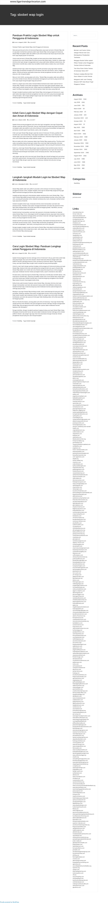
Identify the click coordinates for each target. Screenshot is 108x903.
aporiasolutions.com (78, 678)
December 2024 (79, 143)
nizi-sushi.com (77, 573)
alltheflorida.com (77, 832)
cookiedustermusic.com (79, 619)
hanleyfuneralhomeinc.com (80, 389)
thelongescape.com (78, 582)
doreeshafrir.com (77, 546)
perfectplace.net (77, 442)
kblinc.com (76, 378)
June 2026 (77, 105)
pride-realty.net (77, 841)
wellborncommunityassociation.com (83, 296)
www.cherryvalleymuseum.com (81, 310)
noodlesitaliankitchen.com (80, 262)
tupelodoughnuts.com (79, 385)
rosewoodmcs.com (78, 780)
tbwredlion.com (77, 819)
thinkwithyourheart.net (79, 353)
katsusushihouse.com (79, 532)
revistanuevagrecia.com (79, 541)
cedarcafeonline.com (78, 228)
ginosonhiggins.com (78, 594)
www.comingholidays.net (80, 483)
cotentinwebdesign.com (79, 312)
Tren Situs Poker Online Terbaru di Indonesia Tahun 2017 (83, 70)
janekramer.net (77, 571)
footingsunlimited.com (79, 741)
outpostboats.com (78, 464)
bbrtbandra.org (77, 271)
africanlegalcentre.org (79, 530)
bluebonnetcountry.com (79, 273)
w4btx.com (76, 394)
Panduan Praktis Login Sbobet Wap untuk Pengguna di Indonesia (36, 37)
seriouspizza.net (77, 666)
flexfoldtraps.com (77, 728)
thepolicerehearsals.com (79, 494)
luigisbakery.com (77, 769)
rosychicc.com (77, 462)
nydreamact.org (77, 264)
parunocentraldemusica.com (81, 812)
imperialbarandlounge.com (80, 349)
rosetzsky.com (77, 537)
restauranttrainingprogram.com (81, 419)
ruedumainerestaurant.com (80, 535)
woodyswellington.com (79, 801)
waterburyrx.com (77, 646)
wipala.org (75, 458)
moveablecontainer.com (79, 307)
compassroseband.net (79, 667)
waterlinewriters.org (78, 685)
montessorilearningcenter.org (81, 825)
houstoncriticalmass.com (80, 491)
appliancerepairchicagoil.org (81, 255)
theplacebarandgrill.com (79, 644)
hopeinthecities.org (78, 467)
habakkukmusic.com (78, 705)
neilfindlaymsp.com (78, 639)
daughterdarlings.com (79, 221)
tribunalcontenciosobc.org (80, 499)
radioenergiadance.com (79, 287)
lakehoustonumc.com (79, 703)
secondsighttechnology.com (80, 405)
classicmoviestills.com (79, 476)
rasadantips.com (77, 235)
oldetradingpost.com (78, 314)
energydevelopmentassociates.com (83, 328)
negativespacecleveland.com (81, 607)
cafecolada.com (77, 478)
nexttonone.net (77, 707)
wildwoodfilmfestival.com (80, 298)
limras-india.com (77, 214)
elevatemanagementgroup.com (81, 851)
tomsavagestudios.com (79, 424)
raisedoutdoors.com (78, 351)
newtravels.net (77, 246)
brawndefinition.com (78, 510)
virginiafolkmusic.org (78, 430)
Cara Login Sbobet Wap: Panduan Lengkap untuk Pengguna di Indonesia (37, 248)
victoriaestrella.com (78, 633)
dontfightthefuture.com (79, 342)
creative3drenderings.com (80, 691)
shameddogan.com (78, 687)
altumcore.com (77, 669)
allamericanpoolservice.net (80, 421)
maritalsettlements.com (79, 598)
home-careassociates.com (80, 449)
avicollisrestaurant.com (79, 641)
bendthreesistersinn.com (80, 614)
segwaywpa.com (77, 680)
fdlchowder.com (77, 748)
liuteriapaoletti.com (78, 608)
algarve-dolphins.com (79, 591)
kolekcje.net (76, 435)
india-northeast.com (78, 339)
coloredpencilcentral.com (80, 346)
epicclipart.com (77, 274)
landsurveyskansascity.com (80, 737)
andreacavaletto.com (78, 451)
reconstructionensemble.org (81, 621)
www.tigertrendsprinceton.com (81, 716)
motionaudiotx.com (78, 873)
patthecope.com (77, 662)
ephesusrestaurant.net (79, 800)
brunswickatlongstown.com (80, 567)
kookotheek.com (77, 289)
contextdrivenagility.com (79, 551)
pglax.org (75, 605)
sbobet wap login (31, 103)
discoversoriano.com (78, 480)
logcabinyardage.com (79, 694)
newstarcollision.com (79, 401)
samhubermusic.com (78, 885)
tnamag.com (76, 673)
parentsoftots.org (77, 689)
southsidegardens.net (79, 792)
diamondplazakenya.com (79, 817)
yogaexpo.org (76, 448)
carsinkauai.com (77, 835)
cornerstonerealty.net (79, 783)
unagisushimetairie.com (79, 265)
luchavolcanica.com (78, 624)
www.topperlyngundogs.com (81, 719)
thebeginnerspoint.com (79, 482)
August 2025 (78, 124)
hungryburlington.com (79, 566)
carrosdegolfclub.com (79, 326)
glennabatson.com (78, 505)
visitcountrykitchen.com (79, 589)
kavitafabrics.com (77, 623)
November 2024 (79, 146)
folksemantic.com (77, 364)
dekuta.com (76, 775)
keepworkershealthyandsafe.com (82, 260)
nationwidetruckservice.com (80, 628)
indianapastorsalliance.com (80, 651)
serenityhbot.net (77, 708)
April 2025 (77, 130)
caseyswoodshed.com (79, 655)
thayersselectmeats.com (79, 676)
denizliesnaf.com (77, 658)
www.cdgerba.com (78, 810)
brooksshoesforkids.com (79, 674)
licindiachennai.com (78, 219)
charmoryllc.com (77, 487)
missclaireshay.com (78, 212)
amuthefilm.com (77, 523)
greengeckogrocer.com (79, 408)
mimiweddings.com (78, 878)
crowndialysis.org (78, 417)
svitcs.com (76, 664)
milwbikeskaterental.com (80, 599)
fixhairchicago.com (78, 657)
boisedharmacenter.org (79, 455)
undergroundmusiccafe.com (80, 884)
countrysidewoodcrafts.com (80, 253)
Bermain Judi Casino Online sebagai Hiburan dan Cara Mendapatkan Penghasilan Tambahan (82, 53)
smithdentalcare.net (78, 882)
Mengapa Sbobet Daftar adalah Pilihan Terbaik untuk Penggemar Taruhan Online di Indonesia (84, 63)
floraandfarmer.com (78, 330)
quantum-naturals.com (79, 823)
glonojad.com (76, 539)
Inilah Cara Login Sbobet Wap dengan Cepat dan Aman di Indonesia (37, 114)
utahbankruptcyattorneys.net (81, 355)
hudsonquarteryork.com (79, 807)
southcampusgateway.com (80, 292)
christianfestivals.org (78, 587)
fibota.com (76, 808)
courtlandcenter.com (78, 637)
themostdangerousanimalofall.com (82, 492)
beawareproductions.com (80, 549)
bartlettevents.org (78, 305)
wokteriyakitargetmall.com (80, 412)
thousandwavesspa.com (79, 635)
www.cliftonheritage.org (79, 755)
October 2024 (78, 149)
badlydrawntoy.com (78, 701)
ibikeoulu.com (76, 553)
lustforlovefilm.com (78, 524)
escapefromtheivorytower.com (81, 335)
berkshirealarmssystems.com (81, 369)
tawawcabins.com (78, 362)
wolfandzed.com (77, 773)
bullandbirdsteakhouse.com (80, 751)
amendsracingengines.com (80, 730)
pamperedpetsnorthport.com (81, 382)
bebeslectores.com (78, 317)
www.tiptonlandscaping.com (80, 762)
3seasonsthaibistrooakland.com (81, 444)
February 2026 (78, 111)
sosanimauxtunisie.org (79, 282)
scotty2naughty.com (78, 544)
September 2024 (79, 152)
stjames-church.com (78, 542)
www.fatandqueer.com (79, 733)
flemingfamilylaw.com (79, 857)
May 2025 (77, 127)
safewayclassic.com (78, 251)
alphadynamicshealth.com (80, 842)
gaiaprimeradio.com (78, 576)
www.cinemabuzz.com (79, 776)
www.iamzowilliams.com (79, 787)
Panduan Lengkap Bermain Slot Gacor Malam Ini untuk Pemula (83, 75)
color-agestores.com (78, 457)
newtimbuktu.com (78, 237)
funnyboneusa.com (78, 617)
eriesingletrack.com (78, 380)
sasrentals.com (77, 403)
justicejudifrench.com (79, 558)
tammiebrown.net (77, 578)
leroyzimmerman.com (79, 853)
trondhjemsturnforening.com (81, 816)
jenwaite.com (76, 850)
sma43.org (76, 757)
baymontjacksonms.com (79, 601)
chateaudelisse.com (78, 294)
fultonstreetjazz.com (78, 303)
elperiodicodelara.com (79, 215)
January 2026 (78, 115)
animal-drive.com (77, 671)
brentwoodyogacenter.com (80, 760)
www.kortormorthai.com (79, 732)
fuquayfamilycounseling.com (81, 862)
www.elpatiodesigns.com (80, 805)
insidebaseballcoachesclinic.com (82, 833)
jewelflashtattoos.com (79, 267)
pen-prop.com (77, 714)
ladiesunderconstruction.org (81, 316)
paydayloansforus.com (79, 248)
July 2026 (77, 102)
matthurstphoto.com (78, 830)
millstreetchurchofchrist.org (80, 837)
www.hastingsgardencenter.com (82, 789)
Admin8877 (33, 42)
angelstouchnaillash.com (79, 396)
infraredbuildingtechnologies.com (82, 323)
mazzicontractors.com (79, 796)
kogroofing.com (77, 283)
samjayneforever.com (79, 828)
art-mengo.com (77, 574)
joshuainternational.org (79, 710)
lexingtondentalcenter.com (80, 414)
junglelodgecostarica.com (80, 585)
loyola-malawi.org (78, 460)
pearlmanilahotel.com (79, 276)
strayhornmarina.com (79, 507)
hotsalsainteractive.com (79, 224)
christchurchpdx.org (78, 517)
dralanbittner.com (77, 373)
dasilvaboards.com (78, 503)
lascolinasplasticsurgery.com (81, 753)
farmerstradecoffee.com (79, 692)
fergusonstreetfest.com (79, 826)
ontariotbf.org (76, 257)
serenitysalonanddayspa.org (80, 226)
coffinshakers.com (78, 555)
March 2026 (77, 108)
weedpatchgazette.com (79, 376)
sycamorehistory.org (78, 782)
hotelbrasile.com (77, 301)
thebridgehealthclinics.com (80, 683)
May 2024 (77, 165)
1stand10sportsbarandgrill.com (81, 392)
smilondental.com (78, 399)
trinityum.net (76, 794)
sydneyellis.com (77, 416)
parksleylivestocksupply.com (81, 453)
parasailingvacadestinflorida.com (82, 839)
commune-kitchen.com (79, 521)
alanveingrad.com (78, 592)
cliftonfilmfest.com (78, 348)
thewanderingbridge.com (80, 560)
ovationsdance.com (78, 432)
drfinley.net (76, 855)
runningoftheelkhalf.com (79, 721)
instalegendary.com (78, 258)
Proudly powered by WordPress (9, 902)
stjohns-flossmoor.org (79, 616)
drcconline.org (77, 642)
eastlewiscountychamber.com (81, 498)
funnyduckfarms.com (78, 848)
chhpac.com (76, 869)
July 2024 (77, 159)
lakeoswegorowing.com (79, 860)
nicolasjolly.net (77, 526)
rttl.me (74, 875)
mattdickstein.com (78, 699)
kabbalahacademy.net (79, 398)
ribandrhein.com (77, 433)
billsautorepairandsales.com (80, 821)
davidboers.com (77, 696)
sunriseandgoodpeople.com (80, 610)
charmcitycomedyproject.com (81, 548)
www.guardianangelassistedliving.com (83, 814)
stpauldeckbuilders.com (79, 739)
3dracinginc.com (77, 489)
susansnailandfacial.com (79, 712)
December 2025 (79, 118)
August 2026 (78, 99)
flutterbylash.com (77, 844)
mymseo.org (76, 867)
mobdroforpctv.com (78, 471)
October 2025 (78, 121)
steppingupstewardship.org (80, 764)
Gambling (19, 103)
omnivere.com (77, 233)
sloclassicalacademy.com (80, 501)
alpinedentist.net (77, 285)
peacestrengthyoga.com (79, 724)
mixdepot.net (76, 778)
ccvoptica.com (77, 766)
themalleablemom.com (79, 562)
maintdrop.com (77, 278)
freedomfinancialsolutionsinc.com (82, 726)
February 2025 (78, 137)
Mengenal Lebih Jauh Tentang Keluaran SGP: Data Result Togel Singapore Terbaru (83, 82)
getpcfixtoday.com (78, 269)
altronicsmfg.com (77, 239)
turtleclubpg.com (77, 630)
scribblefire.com (77, 446)
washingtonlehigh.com (79, 767)
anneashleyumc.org (78, 735)
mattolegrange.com (78, 583)
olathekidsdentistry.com (79, 387)
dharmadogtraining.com (79, 871)
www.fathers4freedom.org (80, 717)
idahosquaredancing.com (80, 360)
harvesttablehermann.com (80, 324)
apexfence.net (77, 887)
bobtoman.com (77, 280)
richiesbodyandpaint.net (79, 217)
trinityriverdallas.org (78, 441)
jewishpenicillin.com (78, 423)
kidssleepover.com (78, 244)
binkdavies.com (77, 516)
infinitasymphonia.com (79, 528)
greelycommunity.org (79, 533)
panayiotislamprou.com (79, 291)
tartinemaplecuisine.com (79, 569)
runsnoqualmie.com (78, 742)
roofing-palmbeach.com (79, 341)
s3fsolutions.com (77, 332)
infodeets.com (77, 223)
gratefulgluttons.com (78, 469)
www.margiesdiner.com (79, 746)
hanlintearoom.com (78, 846)
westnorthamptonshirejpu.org (81, 299)
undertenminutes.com (79, 232)
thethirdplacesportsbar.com (80, 798)
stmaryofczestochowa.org (80, 557)
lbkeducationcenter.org (79, 439)
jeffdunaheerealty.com (79, 723)
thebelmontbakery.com (79, 249)
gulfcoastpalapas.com (79, 682)
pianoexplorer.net (78, 791)
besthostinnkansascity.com (80, 880)
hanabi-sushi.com (78, 771)
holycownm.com (77, 626)
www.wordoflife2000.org (79, 358)
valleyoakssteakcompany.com (81, 653)
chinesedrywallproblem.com (80, 612)
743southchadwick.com (79, 337)
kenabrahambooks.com (79, 519)
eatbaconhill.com (77, 240)
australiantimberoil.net (79, 319)
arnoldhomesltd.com (78, 344)
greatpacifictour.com (78, 632)
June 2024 (77, 162)
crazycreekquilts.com (79, 514)
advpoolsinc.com (77, 648)
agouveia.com (76, 864)
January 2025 (78, 140)
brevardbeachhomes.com (80, 333)
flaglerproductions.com (79, 508)
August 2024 (78, 155)
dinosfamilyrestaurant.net (80, 321)
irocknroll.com (77, 357)
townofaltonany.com (78, 603)
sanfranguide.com (78, 485)
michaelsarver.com (78, 407)
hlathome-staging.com (79, 410)
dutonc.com (76, 580)
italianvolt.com (77, 367)
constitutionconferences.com (81, 660)
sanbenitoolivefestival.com (80, 474)
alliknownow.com (77, 496)
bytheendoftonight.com (79, 466)
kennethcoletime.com (79, 564)
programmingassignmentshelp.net (82, 242)
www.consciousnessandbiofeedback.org (84, 785)
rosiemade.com (77, 383)
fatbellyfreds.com (77, 803)
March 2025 (77, 133)
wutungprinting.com (78, 596)
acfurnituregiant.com (78, 230)
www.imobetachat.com (79, 698)
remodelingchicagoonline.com (81, 758)
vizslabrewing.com (78, 371)
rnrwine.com (76, 858)
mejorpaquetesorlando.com (80, 391)
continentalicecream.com (80, 512)
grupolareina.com (77, 308)
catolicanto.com (77, 437)
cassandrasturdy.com (79, 473)
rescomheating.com (78, 876)
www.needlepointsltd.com (80, 750)
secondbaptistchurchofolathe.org (82, 866)
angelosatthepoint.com (79, 649)
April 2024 (77, 168)
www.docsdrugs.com (78, 744)
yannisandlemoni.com (79, 374)
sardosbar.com (77, 366)
